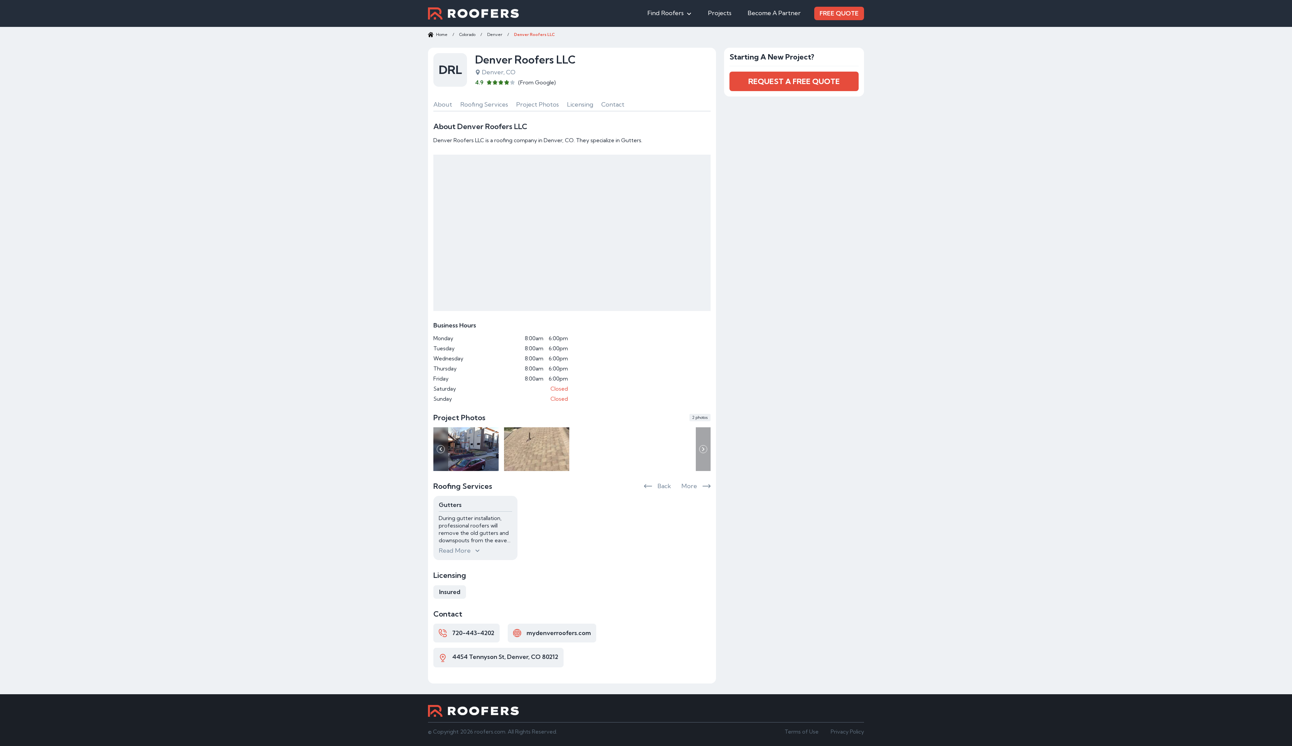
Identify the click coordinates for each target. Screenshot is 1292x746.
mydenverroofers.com (559, 633)
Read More (455, 550)
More (689, 486)
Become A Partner (774, 13)
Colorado (467, 34)
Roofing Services (484, 104)
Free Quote (839, 13)
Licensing (580, 104)
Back (664, 486)
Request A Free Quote (794, 81)
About (442, 104)
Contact (612, 104)
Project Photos (537, 104)
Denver (494, 34)
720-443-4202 (473, 633)
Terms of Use (802, 731)
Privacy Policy (847, 731)
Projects (719, 13)
